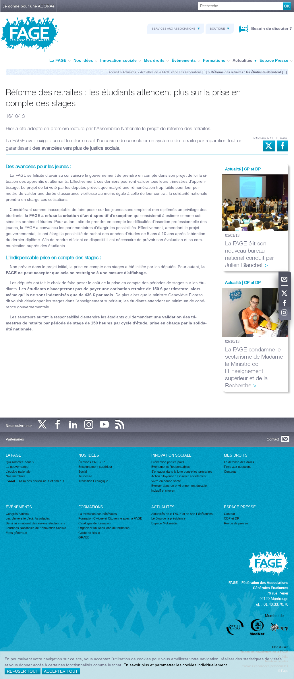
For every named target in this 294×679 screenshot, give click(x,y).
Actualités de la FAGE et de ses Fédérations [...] (173, 72)
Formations (214, 60)
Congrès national (17, 513)
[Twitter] (284, 293)
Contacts (230, 471)
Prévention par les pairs (167, 462)
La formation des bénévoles (97, 513)
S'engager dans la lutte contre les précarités (181, 471)
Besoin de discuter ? (271, 28)
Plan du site (280, 647)
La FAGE (57, 60)
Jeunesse (85, 476)
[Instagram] (284, 312)
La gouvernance (17, 466)
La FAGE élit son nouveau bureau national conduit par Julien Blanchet (249, 254)
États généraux (16, 532)
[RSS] (120, 425)
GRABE (83, 537)
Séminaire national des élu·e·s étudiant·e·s (35, 523)
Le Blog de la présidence (168, 518)
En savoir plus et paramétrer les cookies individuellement (175, 665)
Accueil (114, 72)
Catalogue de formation (94, 523)
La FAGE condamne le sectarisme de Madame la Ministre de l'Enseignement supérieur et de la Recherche (254, 367)
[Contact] (284, 279)
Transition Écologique (93, 481)
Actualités (242, 60)
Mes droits (154, 60)
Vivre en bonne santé (166, 481)
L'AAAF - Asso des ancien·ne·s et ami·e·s (35, 481)
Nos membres (16, 476)
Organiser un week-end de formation (103, 528)
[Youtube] (104, 425)
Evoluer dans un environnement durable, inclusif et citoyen (179, 488)
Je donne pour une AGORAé (29, 6)
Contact (229, 513)
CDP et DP (231, 518)
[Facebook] (284, 303)
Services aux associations (174, 28)
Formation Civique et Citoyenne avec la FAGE (110, 518)
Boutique (217, 28)
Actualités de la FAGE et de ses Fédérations (182, 513)
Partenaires (15, 439)
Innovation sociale (118, 60)
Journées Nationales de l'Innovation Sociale (36, 528)
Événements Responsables (170, 466)
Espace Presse (274, 60)
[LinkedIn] (73, 425)
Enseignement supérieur (95, 466)
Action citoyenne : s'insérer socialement (178, 476)
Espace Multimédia (164, 523)
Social (82, 471)
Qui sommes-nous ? (20, 462)
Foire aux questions (238, 466)
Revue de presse (236, 523)
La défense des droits (239, 462)
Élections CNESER (91, 462)
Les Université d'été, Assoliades (28, 518)
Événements (184, 60)
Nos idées (83, 60)
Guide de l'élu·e (89, 532)
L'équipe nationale (18, 471)
